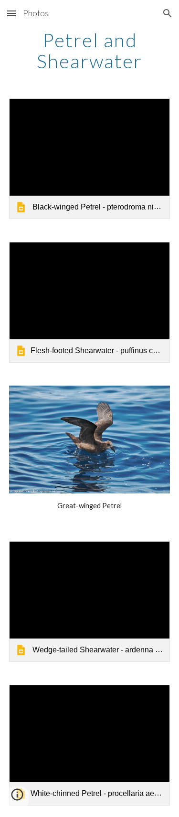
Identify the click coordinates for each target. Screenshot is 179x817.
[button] (11, 13)
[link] (89, 158)
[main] (89, 50)
